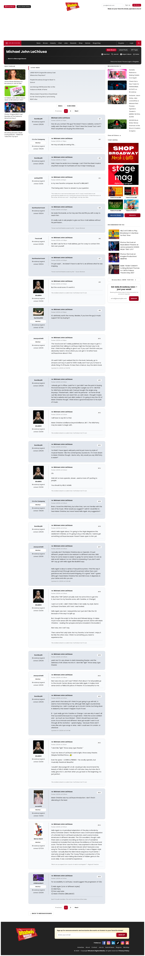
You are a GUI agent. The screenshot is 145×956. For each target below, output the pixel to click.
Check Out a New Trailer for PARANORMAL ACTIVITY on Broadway (134, 86)
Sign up (134, 299)
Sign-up (127, 5)
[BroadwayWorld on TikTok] (118, 943)
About (88, 947)
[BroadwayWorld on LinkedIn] (113, 943)
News (39, 43)
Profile (37, 143)
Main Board (111, 50)
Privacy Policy (124, 951)
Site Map (126, 947)
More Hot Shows (115, 215)
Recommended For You (116, 225)
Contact (94, 947)
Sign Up (121, 935)
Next (76, 111)
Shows (45, 43)
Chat (60, 43)
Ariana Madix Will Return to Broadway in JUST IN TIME (14, 77)
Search (116, 54)
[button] (138, 43)
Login (131, 43)
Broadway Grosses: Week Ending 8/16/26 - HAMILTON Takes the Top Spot (14, 129)
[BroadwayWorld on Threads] (123, 943)
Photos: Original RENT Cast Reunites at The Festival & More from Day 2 (14, 111)
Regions (119, 947)
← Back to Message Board (16, 59)
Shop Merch (10, 6)
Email (60, 106)
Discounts (132, 215)
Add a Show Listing (24, 6)
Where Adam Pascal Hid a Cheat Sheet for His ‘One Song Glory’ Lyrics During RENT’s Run (43, 96)
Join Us (101, 947)
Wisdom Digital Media (96, 951)
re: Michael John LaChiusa (61, 138)
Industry (53, 43)
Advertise (80, 947)
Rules (137, 54)
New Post (107, 54)
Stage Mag (96, 43)
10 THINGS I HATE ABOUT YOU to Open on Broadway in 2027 (15, 94)
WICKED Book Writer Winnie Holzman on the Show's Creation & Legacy (134, 125)
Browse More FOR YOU (123, 280)
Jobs (66, 43)
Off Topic (134, 50)
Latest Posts (123, 50)
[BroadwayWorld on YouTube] (127, 943)
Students (73, 43)
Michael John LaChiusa (60, 118)
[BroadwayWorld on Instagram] (109, 943)
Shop (81, 43)
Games (87, 43)
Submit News (109, 947)
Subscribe (71, 106)
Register (121, 43)
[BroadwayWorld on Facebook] (104, 943)
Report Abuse (126, 54)
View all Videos (113, 135)
